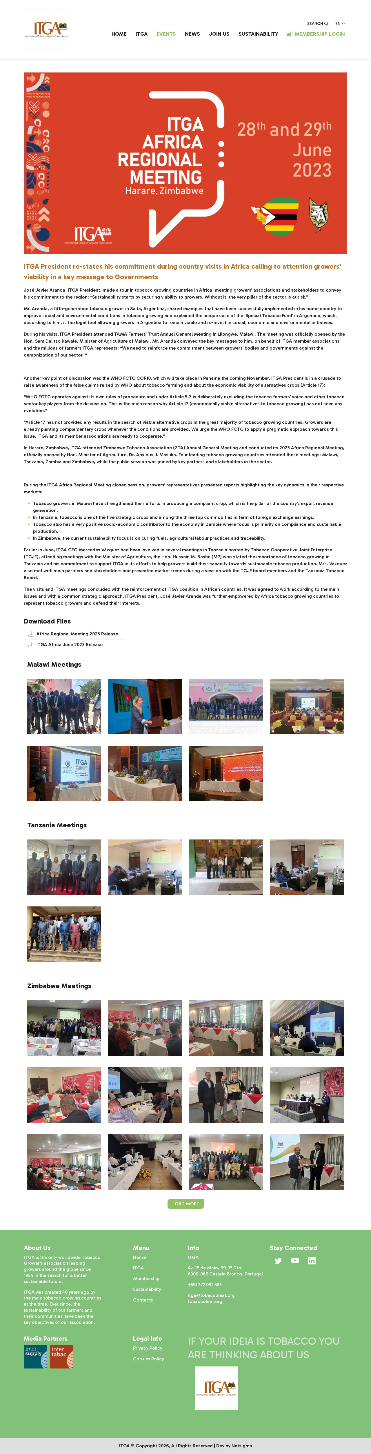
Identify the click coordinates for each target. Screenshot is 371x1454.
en (338, 23)
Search (315, 23)
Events (166, 34)
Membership (146, 1278)
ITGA (142, 34)
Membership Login (320, 34)
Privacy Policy (147, 1348)
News (192, 34)
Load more (185, 1203)
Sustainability (258, 34)
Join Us (219, 34)
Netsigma (242, 1445)
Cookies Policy (148, 1359)
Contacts (143, 1300)
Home (119, 34)
